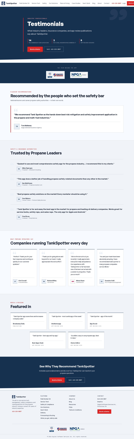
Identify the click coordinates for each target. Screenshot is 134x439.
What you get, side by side (49, 418)
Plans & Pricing (64, 3)
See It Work (86, 3)
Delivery (43, 413)
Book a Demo (35, 49)
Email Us (100, 402)
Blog (93, 3)
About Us (72, 399)
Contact (106, 3)
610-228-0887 (116, 3)
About (100, 3)
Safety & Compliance (47, 404)
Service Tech (36, 3)
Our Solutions (53, 3)
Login (124, 3)
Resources (72, 404)
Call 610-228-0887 (54, 49)
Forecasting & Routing (48, 415)
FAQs (70, 407)
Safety (44, 3)
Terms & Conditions (75, 410)
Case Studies (76, 3)
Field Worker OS (24, 3)
